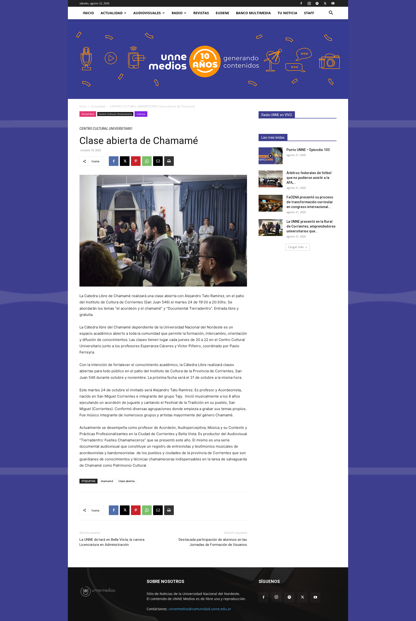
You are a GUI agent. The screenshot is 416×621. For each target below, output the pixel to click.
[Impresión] (169, 161)
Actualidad (112, 13)
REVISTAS (201, 13)
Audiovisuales (147, 13)
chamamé (107, 481)
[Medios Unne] (208, 59)
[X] (325, 3)
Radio (177, 13)
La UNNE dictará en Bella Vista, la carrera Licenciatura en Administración (111, 542)
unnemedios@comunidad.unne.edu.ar (200, 609)
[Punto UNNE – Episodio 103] (271, 155)
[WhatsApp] (147, 161)
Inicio (82, 106)
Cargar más (296, 247)
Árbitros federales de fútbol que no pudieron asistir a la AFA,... (309, 177)
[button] (331, 13)
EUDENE (222, 13)
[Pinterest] (136, 161)
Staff (309, 13)
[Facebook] (301, 3)
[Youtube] (333, 3)
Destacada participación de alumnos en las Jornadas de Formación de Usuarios (213, 542)
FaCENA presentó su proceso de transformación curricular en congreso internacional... (309, 202)
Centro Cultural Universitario (115, 114)
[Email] (158, 161)
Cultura (141, 114)
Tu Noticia (287, 13)
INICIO (88, 13)
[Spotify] (317, 3)
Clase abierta (126, 481)
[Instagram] (309, 3)
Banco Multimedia (253, 13)
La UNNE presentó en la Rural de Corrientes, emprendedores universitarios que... (311, 226)
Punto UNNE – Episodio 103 (308, 150)
